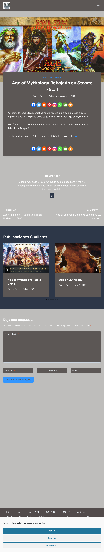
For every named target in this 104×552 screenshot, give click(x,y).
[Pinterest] (49, 104)
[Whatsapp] (60, 104)
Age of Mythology (52, 78)
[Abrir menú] (98, 5)
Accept (52, 530)
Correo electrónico (49, 370)
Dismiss (52, 538)
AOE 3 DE (51, 512)
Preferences (52, 545)
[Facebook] (33, 104)
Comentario (11, 334)
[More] (70, 104)
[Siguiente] (96, 270)
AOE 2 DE (34, 512)
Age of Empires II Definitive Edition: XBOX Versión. (78, 214)
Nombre (9, 370)
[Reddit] (44, 104)
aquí (76, 136)
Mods (95, 512)
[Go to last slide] (7, 270)
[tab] (46, 299)
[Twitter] (38, 104)
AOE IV (66, 512)
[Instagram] (54, 104)
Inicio (9, 512)
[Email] (65, 104)
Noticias (80, 512)
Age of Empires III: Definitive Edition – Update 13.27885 (23, 214)
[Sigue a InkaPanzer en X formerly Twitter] (52, 195)
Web (74, 370)
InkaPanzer (16, 289)
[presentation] (26, 258)
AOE (20, 512)
